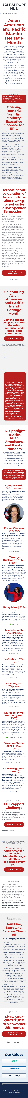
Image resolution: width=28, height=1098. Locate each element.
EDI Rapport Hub (14, 7)
